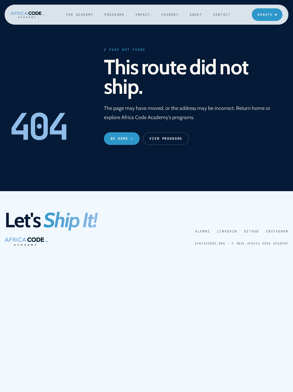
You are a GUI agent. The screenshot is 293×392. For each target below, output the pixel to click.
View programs (165, 138)
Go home (121, 138)
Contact (222, 15)
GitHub (251, 231)
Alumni (202, 231)
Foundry (170, 15)
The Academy (79, 15)
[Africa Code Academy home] (28, 14)
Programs (114, 15)
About (196, 15)
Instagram (277, 231)
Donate (265, 15)
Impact (143, 15)
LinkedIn (227, 231)
